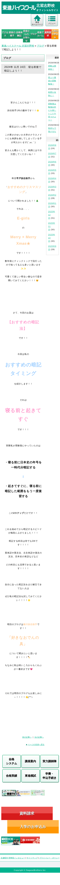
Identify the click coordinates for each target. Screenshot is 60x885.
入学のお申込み (33, 827)
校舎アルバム (40, 34)
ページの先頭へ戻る (36, 744)
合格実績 (11, 775)
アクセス (5, 34)
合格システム (11, 761)
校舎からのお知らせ (26, 36)
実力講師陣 (49, 761)
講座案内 (30, 761)
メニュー (52, 23)
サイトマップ (32, 858)
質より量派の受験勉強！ (52, 80)
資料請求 (48, 34)
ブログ (33, 34)
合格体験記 (19, 34)
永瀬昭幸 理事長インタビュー (13, 858)
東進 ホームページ (37, 23)
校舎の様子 (12, 34)
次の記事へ (39, 737)
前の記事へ (27, 737)
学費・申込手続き (49, 775)
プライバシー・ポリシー (49, 858)
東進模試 (30, 775)
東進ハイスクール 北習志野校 (18, 45)
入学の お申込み (55, 34)
